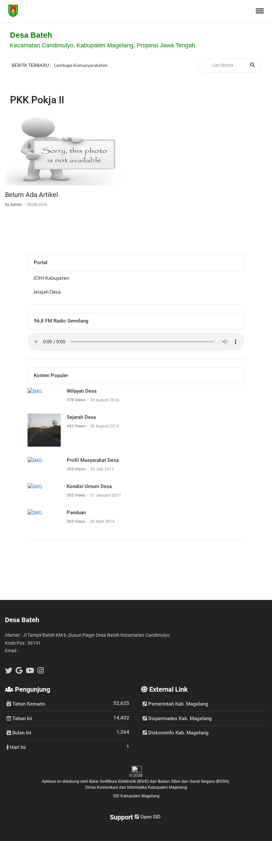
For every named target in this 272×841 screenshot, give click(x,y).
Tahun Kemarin (28, 703)
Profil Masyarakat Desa (93, 460)
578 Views (76, 400)
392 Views (76, 495)
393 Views (76, 469)
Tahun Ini (21, 718)
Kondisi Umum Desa (89, 486)
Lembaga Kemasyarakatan (80, 67)
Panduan (76, 513)
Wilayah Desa (82, 391)
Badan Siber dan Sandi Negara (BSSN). (194, 781)
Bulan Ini (21, 732)
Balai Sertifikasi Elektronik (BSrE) (119, 781)
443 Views (76, 426)
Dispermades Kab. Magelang (179, 718)
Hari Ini (17, 747)
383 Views (76, 521)
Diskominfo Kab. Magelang (178, 733)
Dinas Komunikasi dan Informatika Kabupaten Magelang (136, 787)
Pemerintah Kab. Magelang (177, 704)
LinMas (61, 60)
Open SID (150, 817)
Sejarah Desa (81, 417)
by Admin (14, 204)
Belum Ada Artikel (31, 195)
